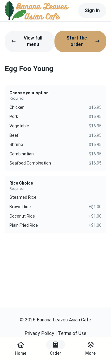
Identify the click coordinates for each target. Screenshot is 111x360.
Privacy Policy (39, 333)
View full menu (33, 41)
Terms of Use (72, 333)
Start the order (76, 41)
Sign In (92, 10)
